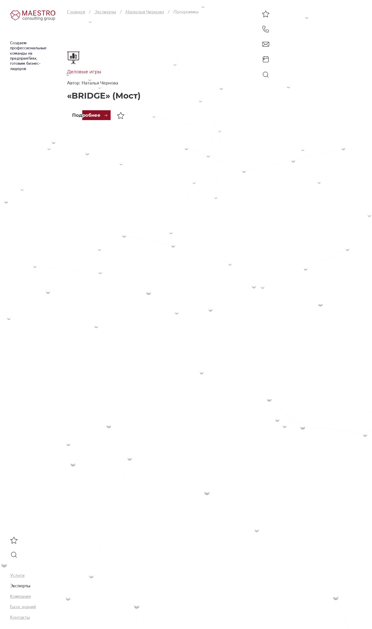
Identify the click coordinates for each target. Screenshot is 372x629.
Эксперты (20, 585)
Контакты (20, 617)
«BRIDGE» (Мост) (104, 96)
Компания (20, 596)
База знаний (23, 606)
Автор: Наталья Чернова (92, 82)
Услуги (17, 575)
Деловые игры (84, 72)
